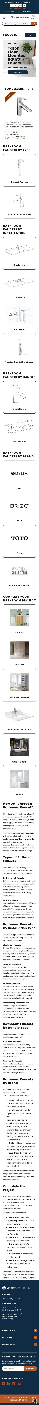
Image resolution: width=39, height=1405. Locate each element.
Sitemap (24, 1400)
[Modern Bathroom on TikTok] (13, 1383)
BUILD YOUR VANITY (18, 9)
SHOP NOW (17, 72)
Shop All (30, 35)
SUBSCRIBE (30, 1368)
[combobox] (19, 24)
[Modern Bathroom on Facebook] (3, 1383)
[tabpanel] (19, 58)
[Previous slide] (28, 88)
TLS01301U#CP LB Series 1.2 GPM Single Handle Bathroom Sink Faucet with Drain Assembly (19, 124)
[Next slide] (32, 88)
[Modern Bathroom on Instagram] (8, 1383)
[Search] (34, 24)
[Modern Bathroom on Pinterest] (19, 1383)
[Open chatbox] (34, 1401)
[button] (4, 17)
